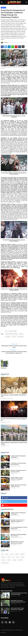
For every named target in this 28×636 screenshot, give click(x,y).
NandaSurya (4, 368)
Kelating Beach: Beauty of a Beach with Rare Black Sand (14, 346)
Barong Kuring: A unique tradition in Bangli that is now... (14, 395)
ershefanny (13, 480)
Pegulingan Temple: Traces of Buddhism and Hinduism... (17, 520)
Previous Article (14, 344)
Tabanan (3, 560)
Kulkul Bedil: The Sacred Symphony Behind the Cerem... (18, 601)
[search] (26, 2)
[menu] (1, 2)
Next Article (13, 349)
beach (12, 554)
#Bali (23, 557)
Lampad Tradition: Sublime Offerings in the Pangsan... (17, 478)
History (17, 557)
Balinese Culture (5, 562)
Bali (6, 331)
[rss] (13, 622)
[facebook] (2, 622)
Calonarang (8, 336)
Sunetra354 (3, 445)
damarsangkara (13, 544)
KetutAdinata (3, 422)
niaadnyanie (13, 595)
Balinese (3, 557)
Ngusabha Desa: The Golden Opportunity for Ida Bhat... (17, 542)
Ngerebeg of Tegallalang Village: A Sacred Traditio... (19, 535)
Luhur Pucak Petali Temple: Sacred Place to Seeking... (17, 608)
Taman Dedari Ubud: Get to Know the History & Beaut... (19, 593)
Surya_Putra (13, 458)
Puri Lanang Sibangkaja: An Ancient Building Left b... (19, 528)
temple (7, 554)
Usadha (14, 560)
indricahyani (13, 487)
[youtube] (9, 622)
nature (17, 554)
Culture (8, 557)
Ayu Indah (12, 522)
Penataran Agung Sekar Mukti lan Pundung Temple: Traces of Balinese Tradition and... (14, 352)
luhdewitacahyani (14, 603)
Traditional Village (12, 331)
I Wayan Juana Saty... (4, 398)
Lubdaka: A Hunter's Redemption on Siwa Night (18, 456)
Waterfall (20, 560)
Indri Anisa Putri (13, 530)
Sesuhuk (14, 336)
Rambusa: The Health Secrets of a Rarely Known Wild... (18, 471)
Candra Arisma (13, 466)
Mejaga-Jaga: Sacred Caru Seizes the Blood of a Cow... (18, 485)
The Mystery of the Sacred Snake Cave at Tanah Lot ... (18, 464)
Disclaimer (3, 632)
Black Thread (20, 336)
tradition (22, 554)
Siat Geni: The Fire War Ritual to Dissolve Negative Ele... (14, 419)
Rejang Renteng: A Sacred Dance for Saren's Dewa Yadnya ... (14, 443)
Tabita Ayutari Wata (14, 537)
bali (2, 554)
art (13, 557)
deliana (12, 473)
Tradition (21, 333)
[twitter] (6, 622)
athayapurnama (13, 611)
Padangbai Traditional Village (11, 333)
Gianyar (9, 560)
